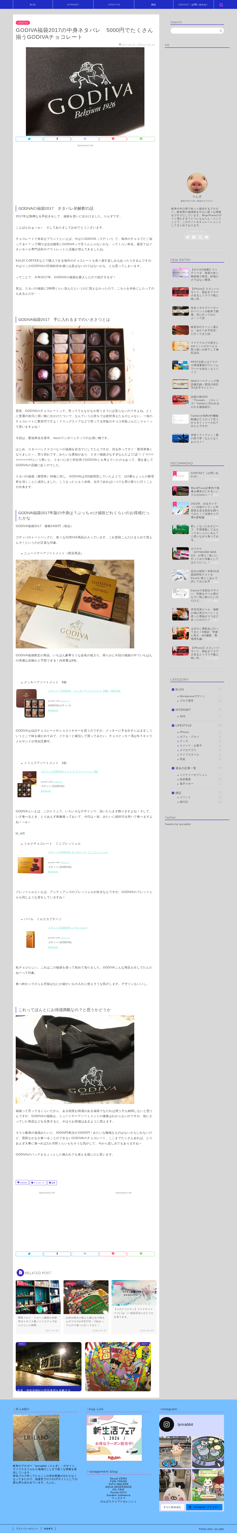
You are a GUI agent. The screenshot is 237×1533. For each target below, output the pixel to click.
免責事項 (48, 1528)
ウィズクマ (119, 1498)
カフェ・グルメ (200, 736)
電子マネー (200, 783)
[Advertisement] (85, 174)
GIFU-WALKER (118, 1484)
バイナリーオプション (200, 775)
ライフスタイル (200, 754)
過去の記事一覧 (198, 768)
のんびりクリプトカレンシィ (119, 1501)
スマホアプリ (200, 750)
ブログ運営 (200, 700)
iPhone (200, 732)
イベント (200, 797)
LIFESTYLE (114, 4)
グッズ (200, 741)
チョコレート (39, 1183)
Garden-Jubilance (119, 1495)
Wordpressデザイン (200, 696)
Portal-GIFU (119, 1492)
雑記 (153, 4)
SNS (200, 716)
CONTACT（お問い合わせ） (193, 4)
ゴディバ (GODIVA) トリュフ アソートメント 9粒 (69, 771)
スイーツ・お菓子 (200, 745)
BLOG (33, 4)
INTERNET (73, 4)
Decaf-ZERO (118, 1478)
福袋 (53, 1183)
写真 (200, 759)
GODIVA (23, 1183)
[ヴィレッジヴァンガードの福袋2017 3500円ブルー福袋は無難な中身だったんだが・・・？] (118, 1366)
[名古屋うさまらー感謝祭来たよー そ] (175, 1485)
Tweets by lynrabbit (178, 824)
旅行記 (200, 801)
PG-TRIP (118, 1489)
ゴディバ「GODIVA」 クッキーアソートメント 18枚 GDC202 (84, 691)
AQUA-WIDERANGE (118, 1487)
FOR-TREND (118, 1481)
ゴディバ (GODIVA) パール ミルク (68, 927)
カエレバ (65, 701)
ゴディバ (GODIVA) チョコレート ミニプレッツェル (78, 852)
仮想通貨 (200, 779)
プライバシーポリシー (27, 1528)
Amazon (53, 710)
